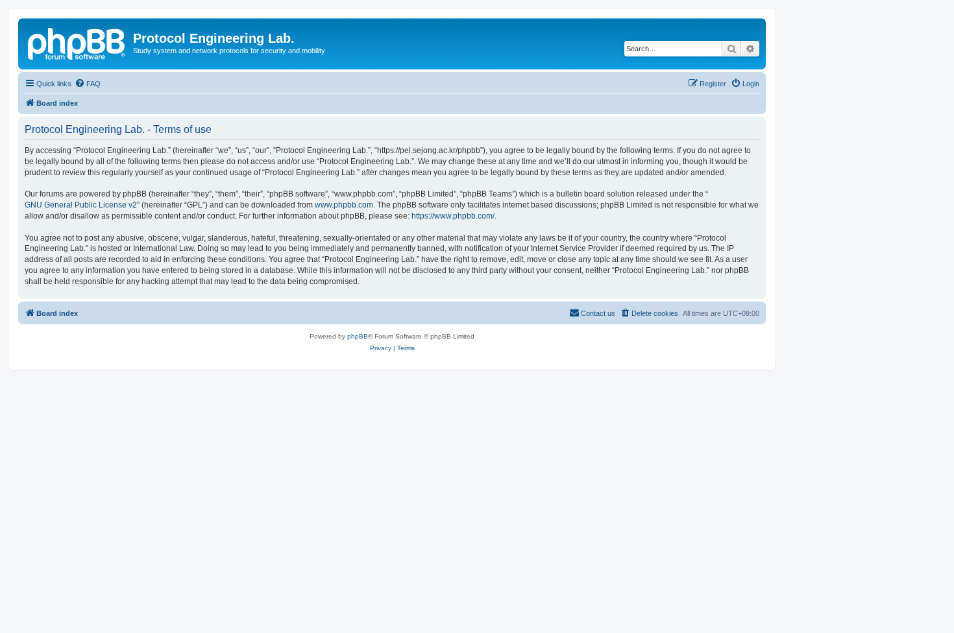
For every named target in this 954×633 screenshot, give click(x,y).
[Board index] (77, 42)
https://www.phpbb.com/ (453, 216)
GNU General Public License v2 (81, 204)
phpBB (357, 336)
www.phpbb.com (344, 204)
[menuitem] (88, 83)
